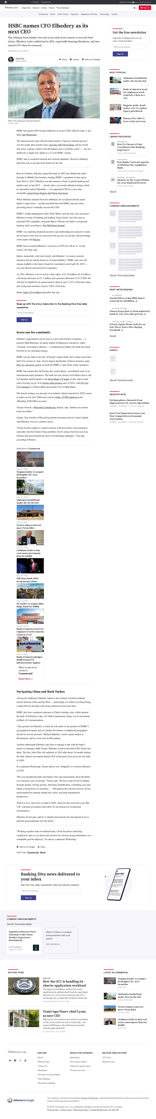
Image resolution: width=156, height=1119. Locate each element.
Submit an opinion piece (80, 1066)
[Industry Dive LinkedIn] (10, 1060)
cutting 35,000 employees (67, 397)
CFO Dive (36, 2)
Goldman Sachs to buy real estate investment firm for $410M (132, 1022)
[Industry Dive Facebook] (15, 1060)
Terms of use (66, 1109)
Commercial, (33, 852)
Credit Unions (62, 14)
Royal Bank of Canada (58, 378)
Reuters (36, 239)
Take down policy (80, 1109)
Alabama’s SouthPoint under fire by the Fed (135, 79)
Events (52, 8)
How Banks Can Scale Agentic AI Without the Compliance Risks (133, 165)
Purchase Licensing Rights (49, 1074)
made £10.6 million (32, 292)
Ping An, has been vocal (28, 364)
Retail (52, 14)
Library (44, 8)
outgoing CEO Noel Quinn (61, 144)
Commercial (43, 14)
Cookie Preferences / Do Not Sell (104, 1109)
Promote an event (125, 380)
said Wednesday (29, 134)
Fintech (114, 14)
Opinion (36, 8)
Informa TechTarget (89, 1098)
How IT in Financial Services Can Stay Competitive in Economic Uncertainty (127, 416)
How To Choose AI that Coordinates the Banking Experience (131, 147)
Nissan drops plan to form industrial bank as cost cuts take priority (130, 312)
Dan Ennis (20, 58)
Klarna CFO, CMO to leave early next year (134, 120)
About (40, 1057)
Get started (52, 944)
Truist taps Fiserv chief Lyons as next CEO (64, 1013)
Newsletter (42, 1070)
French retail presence (52, 382)
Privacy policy (53, 1109)
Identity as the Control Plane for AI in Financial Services (133, 181)
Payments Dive (46, 2)
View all (113, 191)
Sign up (146, 8)
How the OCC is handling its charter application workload (64, 983)
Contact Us (42, 1066)
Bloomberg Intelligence (45, 407)
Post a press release (126, 275)
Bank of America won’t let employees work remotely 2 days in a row (135, 93)
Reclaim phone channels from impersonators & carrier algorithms (129, 401)
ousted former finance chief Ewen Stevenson (47, 193)
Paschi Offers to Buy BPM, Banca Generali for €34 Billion (127, 299)
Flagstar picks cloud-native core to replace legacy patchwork (135, 108)
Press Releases (63, 8)
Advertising (74, 1057)
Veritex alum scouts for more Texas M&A (131, 1008)
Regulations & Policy (89, 14)
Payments (74, 14)
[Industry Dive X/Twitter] (20, 1060)
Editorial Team (44, 1061)
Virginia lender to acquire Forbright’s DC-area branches (132, 981)
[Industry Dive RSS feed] (25, 1060)
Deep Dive (26, 8)
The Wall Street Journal (53, 225)
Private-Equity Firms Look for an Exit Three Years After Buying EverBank (127, 327)
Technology (104, 14)
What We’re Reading (46, 1083)
